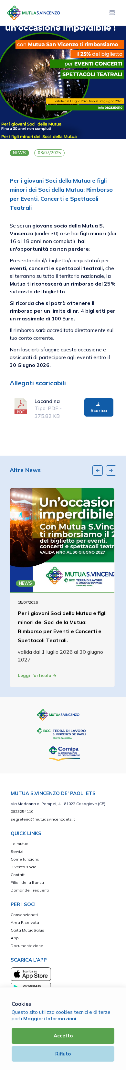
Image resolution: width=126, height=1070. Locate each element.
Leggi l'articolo (35, 675)
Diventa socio (24, 866)
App (15, 937)
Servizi (17, 851)
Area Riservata (25, 922)
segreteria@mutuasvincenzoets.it (43, 819)
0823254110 (22, 811)
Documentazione (27, 945)
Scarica (98, 410)
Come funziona (25, 859)
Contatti (18, 874)
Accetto (63, 1036)
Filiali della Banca (27, 882)
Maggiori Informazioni (49, 1018)
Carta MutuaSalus (27, 930)
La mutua (19, 843)
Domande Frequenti (30, 890)
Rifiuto (63, 1054)
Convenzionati (24, 914)
